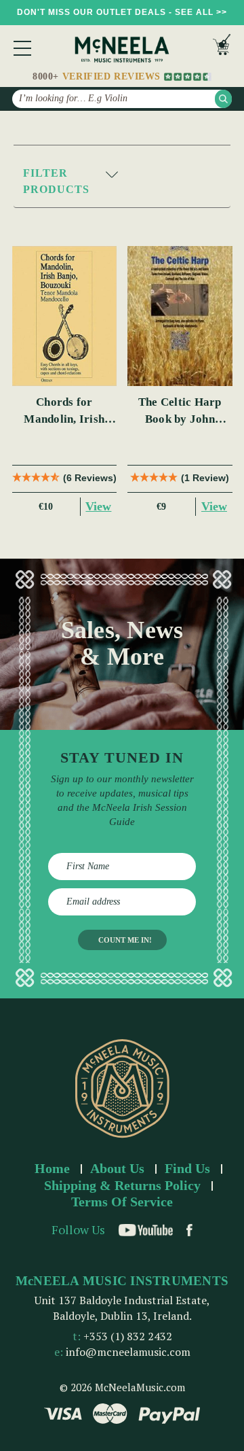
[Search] (223, 98)
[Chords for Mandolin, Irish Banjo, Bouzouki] (64, 316)
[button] (122, 182)
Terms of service (122, 1201)
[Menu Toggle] (22, 48)
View (98, 506)
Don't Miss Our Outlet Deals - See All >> (122, 12)
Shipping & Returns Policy (122, 1185)
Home (52, 1168)
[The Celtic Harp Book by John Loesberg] (179, 316)
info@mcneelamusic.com (128, 1351)
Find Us (187, 1168)
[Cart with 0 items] (221, 48)
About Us (117, 1168)
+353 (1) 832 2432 (127, 1336)
